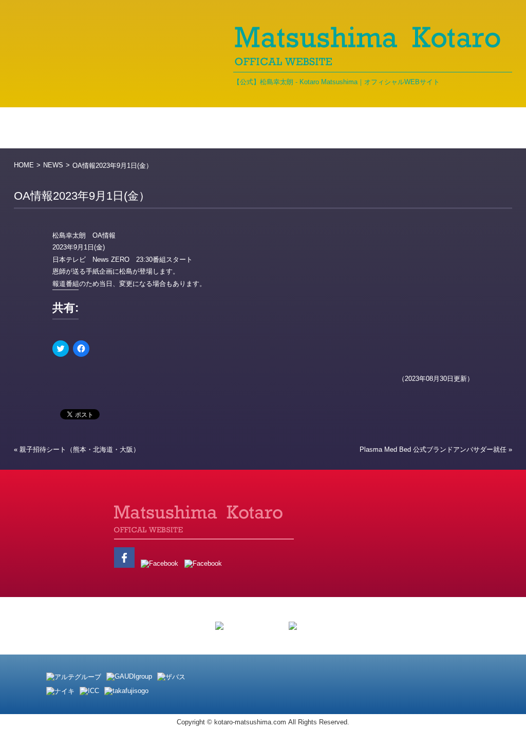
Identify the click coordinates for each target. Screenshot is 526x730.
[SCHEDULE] (407, 127)
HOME (24, 165)
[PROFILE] (184, 127)
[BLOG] (254, 127)
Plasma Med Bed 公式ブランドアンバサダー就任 (433, 449)
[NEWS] (114, 127)
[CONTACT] (481, 127)
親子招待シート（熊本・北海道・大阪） (80, 449)
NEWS (53, 165)
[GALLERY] (326, 127)
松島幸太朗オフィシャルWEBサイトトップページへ (96, 536)
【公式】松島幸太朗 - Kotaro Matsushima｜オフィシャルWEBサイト (336, 82)
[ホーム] (47, 127)
